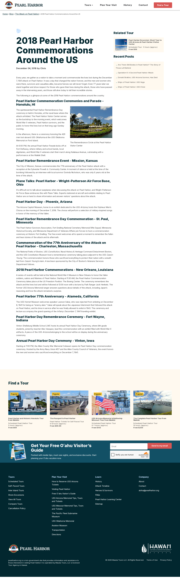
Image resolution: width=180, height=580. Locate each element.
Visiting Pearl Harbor (61, 489)
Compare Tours (15, 504)
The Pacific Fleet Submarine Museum (64, 515)
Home (5, 14)
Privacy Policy (166, 560)
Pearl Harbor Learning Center (108, 499)
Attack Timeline (102, 486)
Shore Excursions (16, 495)
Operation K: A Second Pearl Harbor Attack (135, 73)
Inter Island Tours (16, 490)
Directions (56, 534)
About (141, 481)
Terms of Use (152, 560)
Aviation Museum (59, 525)
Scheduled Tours (16, 481)
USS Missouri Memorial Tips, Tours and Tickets (67, 507)
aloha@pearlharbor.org (149, 490)
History (98, 481)
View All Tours (14, 499)
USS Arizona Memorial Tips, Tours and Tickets (67, 499)
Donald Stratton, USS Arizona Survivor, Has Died (137, 77)
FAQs (97, 495)
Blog (11, 14)
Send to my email (160, 446)
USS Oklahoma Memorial (63, 521)
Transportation (58, 530)
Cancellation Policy (16, 508)
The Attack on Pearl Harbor (27, 14)
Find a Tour (163, 5)
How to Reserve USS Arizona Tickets (65, 483)
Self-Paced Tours (16, 486)
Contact (142, 486)
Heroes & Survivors (104, 490)
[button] (89, 5)
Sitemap (99, 504)
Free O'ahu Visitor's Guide (64, 493)
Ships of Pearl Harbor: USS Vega (131, 82)
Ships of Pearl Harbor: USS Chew (131, 87)
